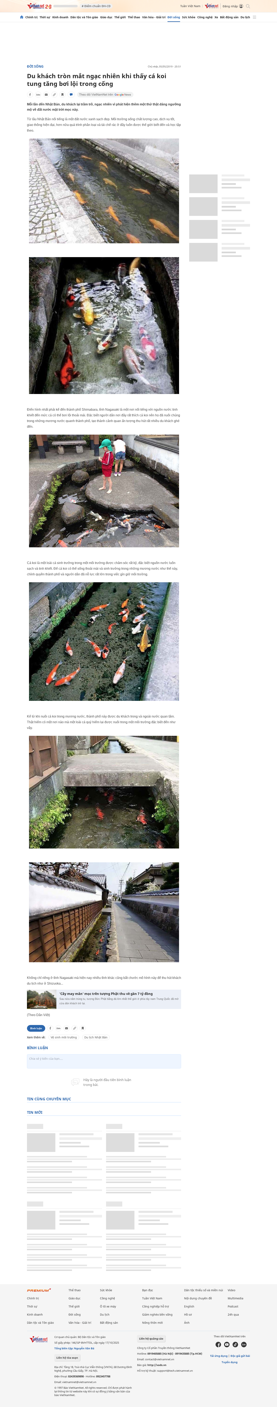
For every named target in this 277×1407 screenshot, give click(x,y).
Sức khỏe (188, 17)
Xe (216, 17)
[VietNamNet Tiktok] (235, 1346)
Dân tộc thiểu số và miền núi (203, 1290)
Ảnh (187, 1323)
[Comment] (71, 95)
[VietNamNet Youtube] (227, 1346)
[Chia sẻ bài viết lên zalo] (38, 95)
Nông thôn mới (152, 1323)
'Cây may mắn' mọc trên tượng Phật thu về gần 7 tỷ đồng (106, 994)
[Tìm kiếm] (247, 6)
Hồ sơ (188, 1314)
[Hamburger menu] (254, 17)
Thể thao (134, 17)
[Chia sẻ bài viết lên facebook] (30, 95)
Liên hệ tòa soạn (67, 1357)
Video (231, 1290)
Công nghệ (205, 17)
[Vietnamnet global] (211, 7)
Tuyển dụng (229, 1362)
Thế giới (120, 17)
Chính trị (31, 17)
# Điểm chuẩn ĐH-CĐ (96, 6)
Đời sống (173, 17)
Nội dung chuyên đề (198, 1298)
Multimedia (235, 1298)
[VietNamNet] (21, 17)
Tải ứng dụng (219, 1356)
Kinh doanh (60, 17)
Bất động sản (229, 17)
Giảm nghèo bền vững (157, 1314)
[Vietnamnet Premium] (39, 1292)
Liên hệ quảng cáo (151, 1338)
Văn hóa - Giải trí (153, 17)
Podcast (233, 1306)
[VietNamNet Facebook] (218, 1346)
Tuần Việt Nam (190, 6)
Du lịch (245, 17)
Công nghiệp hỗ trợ (155, 1306)
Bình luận (36, 1028)
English (189, 1306)
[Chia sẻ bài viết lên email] (46, 95)
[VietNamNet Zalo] (244, 1346)
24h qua (233, 1314)
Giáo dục (106, 17)
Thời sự (45, 17)
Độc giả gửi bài (240, 1356)
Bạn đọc (147, 1290)
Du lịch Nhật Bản (95, 1037)
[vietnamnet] (39, 8)
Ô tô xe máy (108, 1306)
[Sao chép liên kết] (54, 95)
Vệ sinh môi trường (64, 1037)
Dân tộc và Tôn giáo (84, 17)
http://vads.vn (156, 1365)
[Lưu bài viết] (62, 95)
